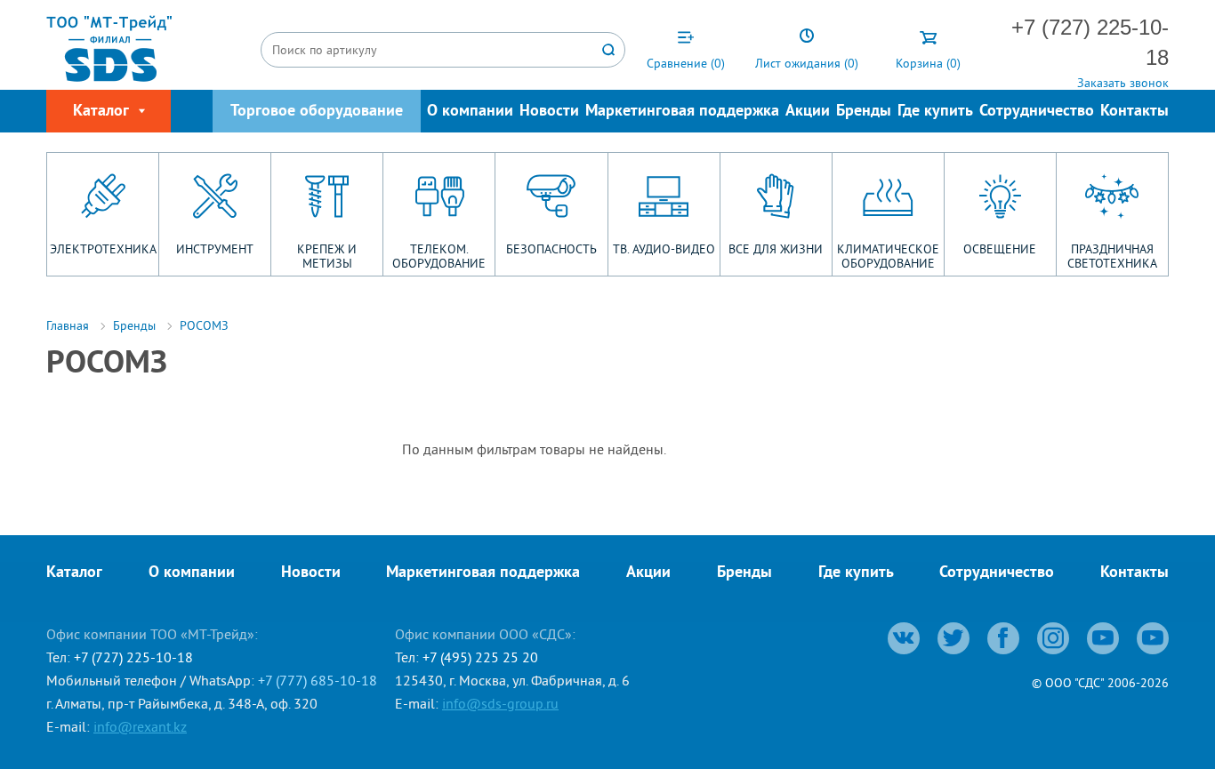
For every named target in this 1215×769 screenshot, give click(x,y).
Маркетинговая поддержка (682, 111)
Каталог (74, 573)
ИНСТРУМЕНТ (214, 249)
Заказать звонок (1123, 83)
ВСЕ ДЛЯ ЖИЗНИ (775, 249)
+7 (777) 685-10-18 (317, 680)
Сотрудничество (1036, 111)
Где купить (935, 111)
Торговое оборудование (316, 111)
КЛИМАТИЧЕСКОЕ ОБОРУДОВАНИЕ (888, 256)
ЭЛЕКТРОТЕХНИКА (103, 249)
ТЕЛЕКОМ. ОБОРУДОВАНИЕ (439, 256)
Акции (807, 111)
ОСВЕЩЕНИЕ (999, 249)
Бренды (863, 111)
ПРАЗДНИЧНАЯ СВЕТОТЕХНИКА (1112, 256)
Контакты (1134, 111)
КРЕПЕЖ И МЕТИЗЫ (327, 256)
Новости (549, 111)
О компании (470, 111)
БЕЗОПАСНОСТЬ (551, 249)
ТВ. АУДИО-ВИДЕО (664, 249)
